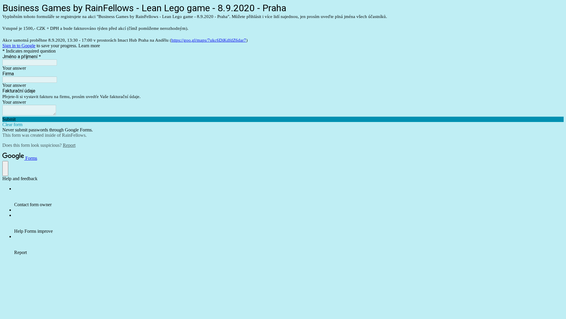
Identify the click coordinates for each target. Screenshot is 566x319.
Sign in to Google (18, 45)
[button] (283, 119)
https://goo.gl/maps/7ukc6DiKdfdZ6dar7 (208, 40)
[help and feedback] (5, 168)
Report (69, 145)
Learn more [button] (89, 45)
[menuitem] (289, 196)
